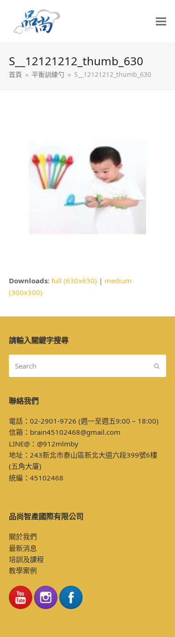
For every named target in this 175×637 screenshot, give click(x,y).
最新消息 (23, 548)
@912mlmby (57, 443)
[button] (161, 22)
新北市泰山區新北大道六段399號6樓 (99, 454)
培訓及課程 (26, 559)
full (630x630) (74, 280)
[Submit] (157, 365)
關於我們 (23, 536)
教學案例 (23, 570)
